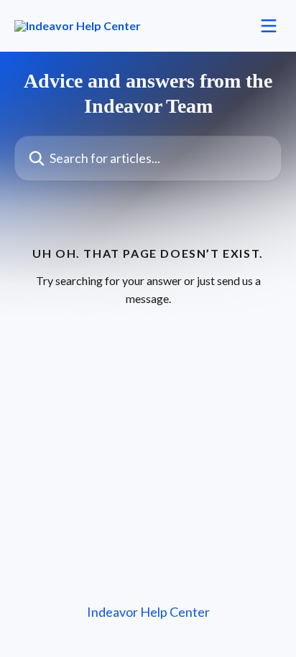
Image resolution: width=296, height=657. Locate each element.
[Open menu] (269, 25)
